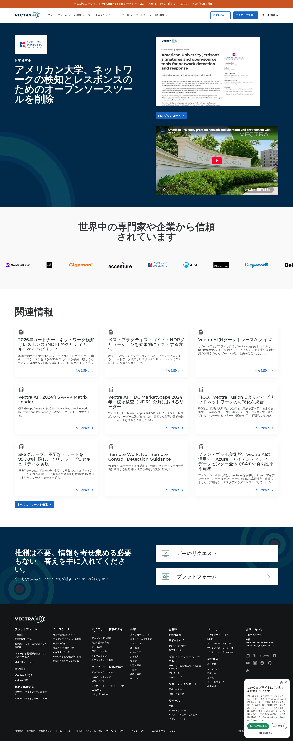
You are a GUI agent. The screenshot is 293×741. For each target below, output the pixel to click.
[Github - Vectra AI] (269, 663)
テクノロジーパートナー (219, 643)
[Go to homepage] (27, 15)
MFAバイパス (98, 681)
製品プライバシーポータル (89, 731)
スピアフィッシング (101, 677)
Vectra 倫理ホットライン (164, 731)
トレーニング (175, 677)
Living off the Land (100, 694)
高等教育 (134, 656)
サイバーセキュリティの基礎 (183, 715)
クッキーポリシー (139, 731)
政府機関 (134, 648)
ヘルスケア (135, 652)
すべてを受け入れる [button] (258, 726)
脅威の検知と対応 (23, 639)
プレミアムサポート (178, 673)
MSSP (210, 639)
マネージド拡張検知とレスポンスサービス (185, 667)
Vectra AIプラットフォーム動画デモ (31, 693)
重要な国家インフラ (140, 634)
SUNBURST (97, 690)
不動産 (133, 670)
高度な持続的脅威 (100, 642)
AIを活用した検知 (61, 652)
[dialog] (267, 708)
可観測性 (19, 634)
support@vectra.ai (254, 634)
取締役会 (211, 673)
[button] (273, 15)
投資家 (210, 678)
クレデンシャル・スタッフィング (108, 685)
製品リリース (175, 650)
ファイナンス (136, 643)
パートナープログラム (218, 634)
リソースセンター (177, 710)
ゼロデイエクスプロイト (104, 672)
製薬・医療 (135, 665)
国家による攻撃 (99, 651)
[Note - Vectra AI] (264, 655)
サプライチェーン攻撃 (102, 660)
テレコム (134, 678)
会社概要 (211, 664)
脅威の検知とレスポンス (65, 634)
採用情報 (211, 686)
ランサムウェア (99, 656)
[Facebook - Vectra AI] (274, 655)
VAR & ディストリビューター (221, 648)
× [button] (286, 682)
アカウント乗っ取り (101, 638)
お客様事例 (175, 635)
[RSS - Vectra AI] (248, 670)
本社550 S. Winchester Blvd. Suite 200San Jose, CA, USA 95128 (260, 642)
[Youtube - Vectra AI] (248, 663)
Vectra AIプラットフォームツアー (31, 698)
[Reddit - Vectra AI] (262, 663)
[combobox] (281, 682)
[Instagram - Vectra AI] (255, 663)
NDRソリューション (24, 662)
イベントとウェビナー (179, 719)
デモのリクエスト (246, 15)
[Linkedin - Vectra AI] (248, 655)
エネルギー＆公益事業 (141, 639)
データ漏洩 (97, 647)
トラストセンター (64, 731)
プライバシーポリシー (116, 731)
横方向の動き (59, 643)
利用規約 (19, 731)
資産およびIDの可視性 (63, 648)
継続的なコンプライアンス (66, 661)
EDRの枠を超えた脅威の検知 (67, 656)
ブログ (172, 706)
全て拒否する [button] (278, 726)
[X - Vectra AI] (255, 655)
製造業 (133, 661)
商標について (45, 731)
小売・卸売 (135, 674)
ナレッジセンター (177, 646)
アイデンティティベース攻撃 (67, 639)
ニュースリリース (216, 682)
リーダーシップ (214, 669)
